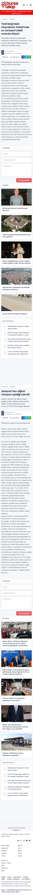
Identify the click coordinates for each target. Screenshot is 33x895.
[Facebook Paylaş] (23, 57)
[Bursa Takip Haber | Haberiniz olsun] (9, 5)
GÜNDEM (12, 19)
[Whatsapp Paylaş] (29, 57)
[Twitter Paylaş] (26, 57)
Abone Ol (5, 57)
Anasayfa (5, 19)
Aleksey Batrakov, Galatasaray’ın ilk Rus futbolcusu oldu (16, 12)
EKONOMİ (12, 386)
